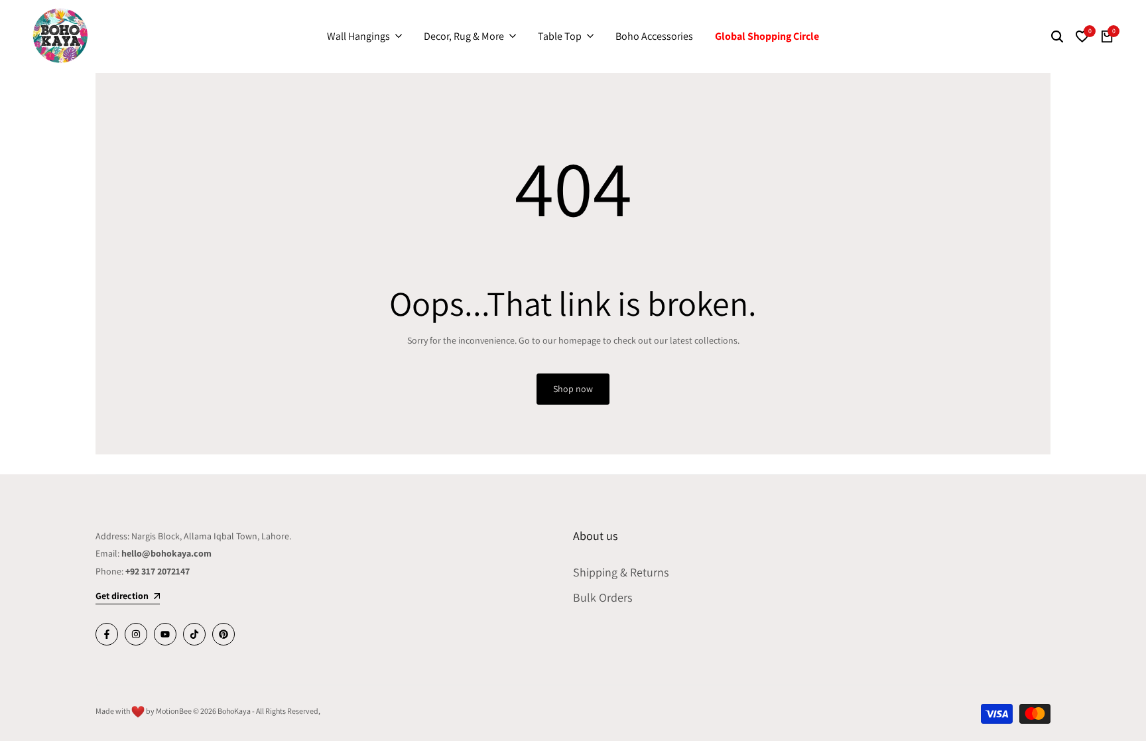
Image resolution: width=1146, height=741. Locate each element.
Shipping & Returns (620, 572)
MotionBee (174, 711)
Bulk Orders (602, 597)
